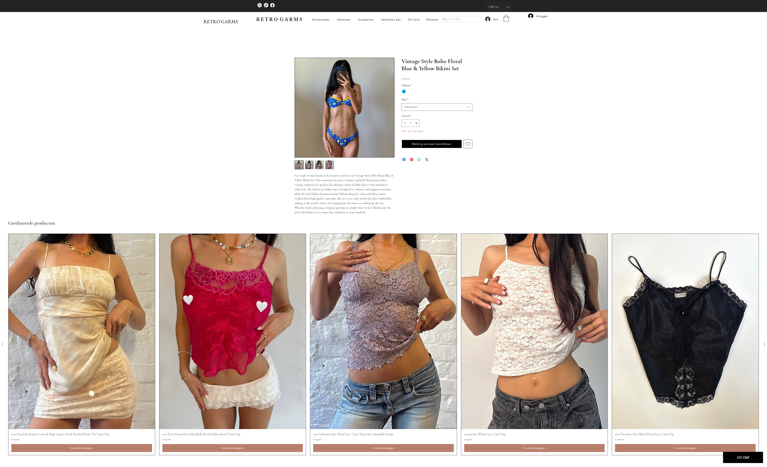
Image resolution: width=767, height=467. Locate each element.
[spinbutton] (410, 123)
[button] (499, 6)
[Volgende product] (764, 344)
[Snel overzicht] (81, 331)
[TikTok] (266, 5)
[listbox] (499, 6)
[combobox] (436, 107)
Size (404, 99)
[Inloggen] (487, 19)
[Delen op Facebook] (404, 159)
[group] (383, 344)
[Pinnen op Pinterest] (411, 159)
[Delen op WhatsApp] (419, 159)
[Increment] (416, 123)
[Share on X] (426, 159)
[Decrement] (404, 123)
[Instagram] (259, 5)
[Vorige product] (2, 344)
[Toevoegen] (468, 144)
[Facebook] (272, 5)
